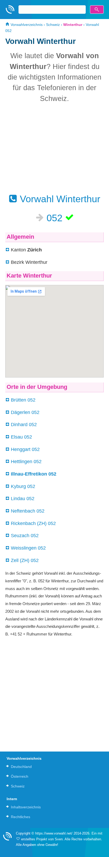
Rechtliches (20, 817)
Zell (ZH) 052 (25, 560)
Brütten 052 (23, 400)
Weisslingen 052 (28, 548)
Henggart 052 (25, 449)
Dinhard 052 (24, 424)
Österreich (19, 776)
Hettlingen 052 (26, 461)
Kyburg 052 (23, 486)
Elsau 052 (21, 437)
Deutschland (21, 766)
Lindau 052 (22, 498)
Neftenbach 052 (27, 511)
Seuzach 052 (25, 535)
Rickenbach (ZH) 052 (33, 523)
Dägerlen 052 (25, 412)
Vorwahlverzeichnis (26, 24)
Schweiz (53, 24)
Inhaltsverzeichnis (26, 807)
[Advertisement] (54, 148)
